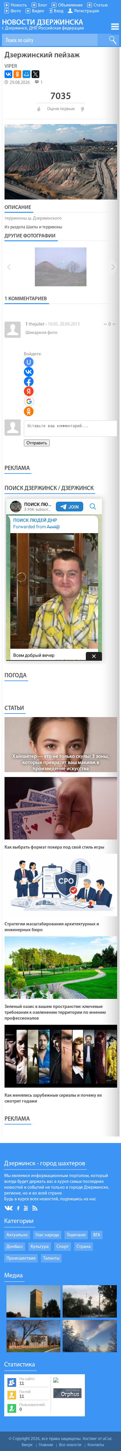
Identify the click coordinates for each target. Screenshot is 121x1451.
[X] (35, 74)
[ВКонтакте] (8, 74)
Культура (40, 1246)
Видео (38, 11)
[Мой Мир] (26, 74)
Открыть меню (115, 26)
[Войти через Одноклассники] (29, 411)
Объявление (70, 5)
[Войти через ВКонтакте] (29, 372)
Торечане (76, 1235)
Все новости (70, 1445)
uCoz (107, 1439)
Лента (35, 1208)
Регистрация (86, 11)
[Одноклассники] (17, 74)
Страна (83, 1246)
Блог (42, 5)
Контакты (95, 1445)
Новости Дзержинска (43, 25)
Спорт (62, 1246)
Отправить (36, 442)
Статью (101, 5)
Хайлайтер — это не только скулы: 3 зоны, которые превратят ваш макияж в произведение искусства (60, 762)
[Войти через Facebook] (29, 381)
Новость (19, 5)
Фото (16, 11)
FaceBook (18, 1207)
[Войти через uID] (29, 362)
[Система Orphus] (67, 1398)
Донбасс (14, 1246)
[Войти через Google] (29, 401)
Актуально (17, 1235)
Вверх (27, 1445)
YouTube (26, 1208)
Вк (9, 1208)
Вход (58, 11)
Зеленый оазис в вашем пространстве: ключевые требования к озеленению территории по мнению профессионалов (55, 1012)
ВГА (96, 1235)
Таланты (51, 1258)
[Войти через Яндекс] (29, 391)
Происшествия (20, 1258)
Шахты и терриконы (44, 227)
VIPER (11, 66)
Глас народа (47, 1235)
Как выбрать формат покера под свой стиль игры (54, 847)
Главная (46, 1445)
